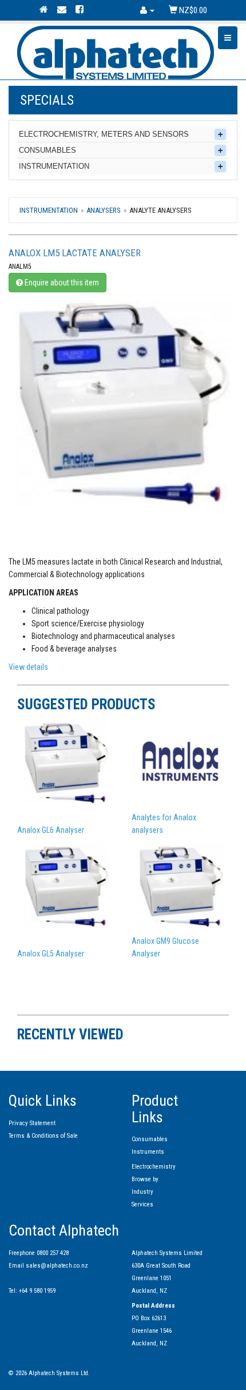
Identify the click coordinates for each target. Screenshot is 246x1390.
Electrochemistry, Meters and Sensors (104, 134)
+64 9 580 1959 (37, 1290)
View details (28, 667)
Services (142, 1204)
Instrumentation (54, 166)
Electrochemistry (154, 1166)
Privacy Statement (32, 1123)
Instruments (148, 1151)
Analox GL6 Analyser (50, 830)
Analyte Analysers (160, 210)
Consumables (47, 150)
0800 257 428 (53, 1253)
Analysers (103, 210)
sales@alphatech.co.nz (57, 1265)
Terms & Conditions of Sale (43, 1135)
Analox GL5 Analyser (50, 953)
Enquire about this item (61, 282)
